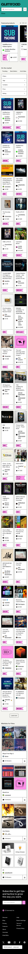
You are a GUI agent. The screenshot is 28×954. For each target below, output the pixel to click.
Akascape (21, 666)
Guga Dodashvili (8, 150)
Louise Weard (20, 247)
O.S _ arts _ (8, 834)
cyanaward (8, 795)
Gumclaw (5, 932)
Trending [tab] (4, 71)
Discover (4, 917)
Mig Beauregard (21, 568)
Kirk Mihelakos (8, 315)
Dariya (6, 756)
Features (5, 926)
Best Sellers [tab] (13, 71)
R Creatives (21, 698)
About (4, 929)
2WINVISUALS (21, 503)
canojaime (7, 186)
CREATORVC (21, 185)
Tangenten (8, 356)
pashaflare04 (8, 872)
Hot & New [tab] (23, 71)
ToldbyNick (8, 216)
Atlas (19, 637)
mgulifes (7, 602)
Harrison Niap (7, 390)
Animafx (20, 536)
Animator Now (7, 470)
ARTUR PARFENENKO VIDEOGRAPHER (21, 396)
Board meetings (21, 920)
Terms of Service (18, 924)
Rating (4, 93)
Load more (14, 715)
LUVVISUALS (21, 215)
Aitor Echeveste (21, 282)
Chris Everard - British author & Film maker (21, 320)
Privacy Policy (20, 928)
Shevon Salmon (7, 503)
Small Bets (5, 935)
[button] (25, 761)
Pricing (4, 923)
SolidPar (7, 281)
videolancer (8, 700)
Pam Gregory (21, 358)
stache (7, 538)
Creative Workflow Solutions (10, 50)
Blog (3, 920)
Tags (4, 80)
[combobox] (13, 9)
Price (4, 89)
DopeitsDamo (21, 117)
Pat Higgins (21, 604)
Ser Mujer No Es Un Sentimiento (8, 572)
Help (17, 917)
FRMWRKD (8, 668)
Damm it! (7, 428)
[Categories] (25, 9)
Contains (5, 85)
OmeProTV (21, 467)
